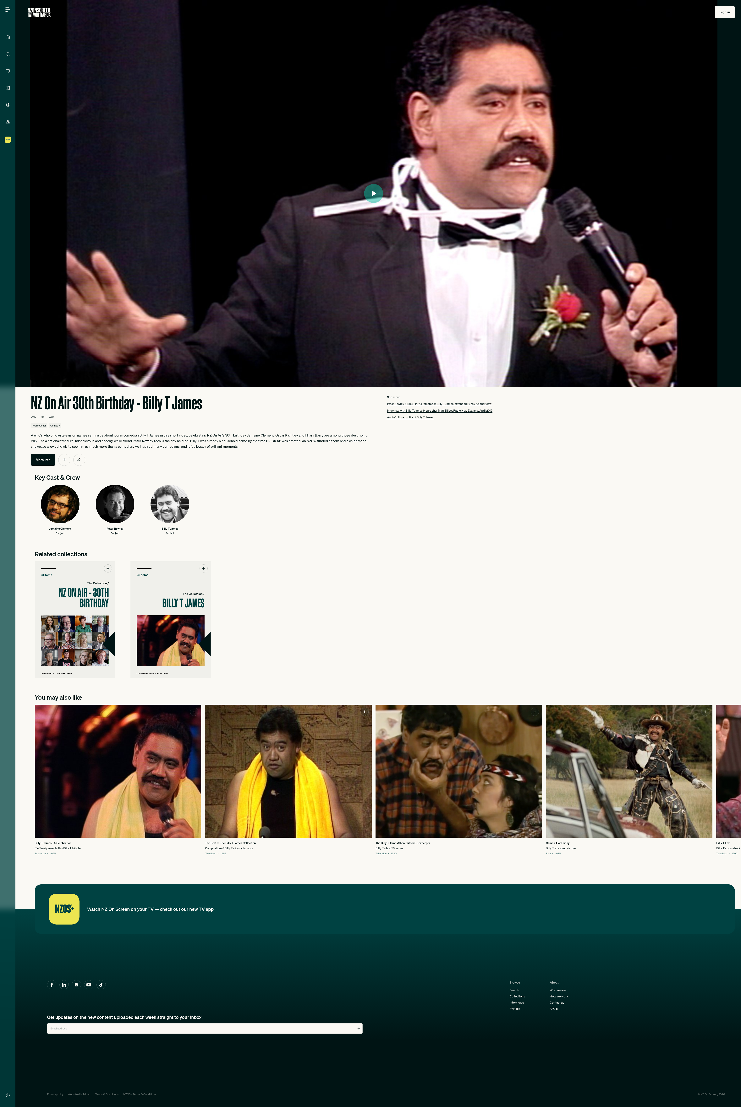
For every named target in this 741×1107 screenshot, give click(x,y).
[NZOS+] (7, 139)
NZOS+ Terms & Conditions (139, 1094)
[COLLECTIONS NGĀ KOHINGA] (7, 104)
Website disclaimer (79, 1094)
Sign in (725, 12)
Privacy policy (55, 1094)
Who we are (558, 990)
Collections (517, 996)
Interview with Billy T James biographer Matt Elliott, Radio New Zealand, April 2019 (439, 410)
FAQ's (554, 1008)
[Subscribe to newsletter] (358, 1028)
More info (43, 460)
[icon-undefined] (64, 460)
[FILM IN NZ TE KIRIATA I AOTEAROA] (7, 87)
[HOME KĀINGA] (7, 37)
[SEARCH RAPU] (7, 54)
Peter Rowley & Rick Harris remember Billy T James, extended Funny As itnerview (439, 403)
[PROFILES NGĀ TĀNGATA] (7, 121)
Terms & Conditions (107, 1094)
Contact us (557, 1002)
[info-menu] (7, 1095)
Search (514, 990)
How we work (559, 996)
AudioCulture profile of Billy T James (410, 417)
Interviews (517, 1002)
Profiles (515, 1008)
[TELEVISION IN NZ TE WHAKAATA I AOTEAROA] (7, 70)
